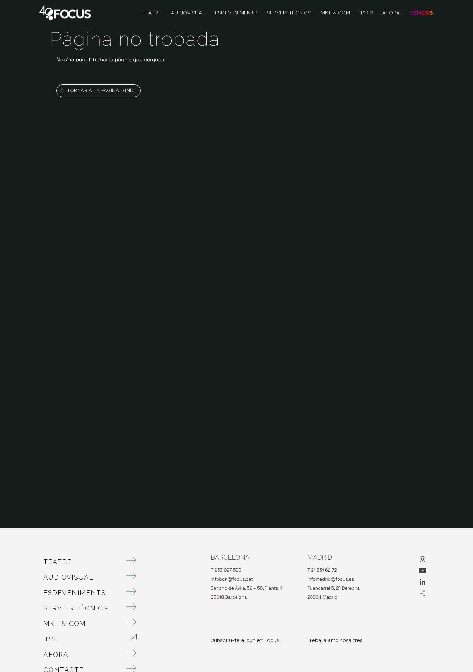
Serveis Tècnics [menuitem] (289, 13)
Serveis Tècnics (75, 608)
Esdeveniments (74, 593)
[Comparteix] (422, 593)
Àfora (56, 654)
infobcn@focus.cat (232, 579)
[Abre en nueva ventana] (422, 560)
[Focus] (65, 12)
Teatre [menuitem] (152, 13)
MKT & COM (64, 624)
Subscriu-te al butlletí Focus (245, 640)
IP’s (83, 639)
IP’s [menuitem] (366, 13)
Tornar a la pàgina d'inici (101, 90)
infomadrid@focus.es (330, 579)
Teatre (57, 562)
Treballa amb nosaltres (335, 640)
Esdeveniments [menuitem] (236, 13)
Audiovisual (68, 577)
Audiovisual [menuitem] (188, 13)
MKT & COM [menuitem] (335, 13)
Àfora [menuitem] (391, 13)
